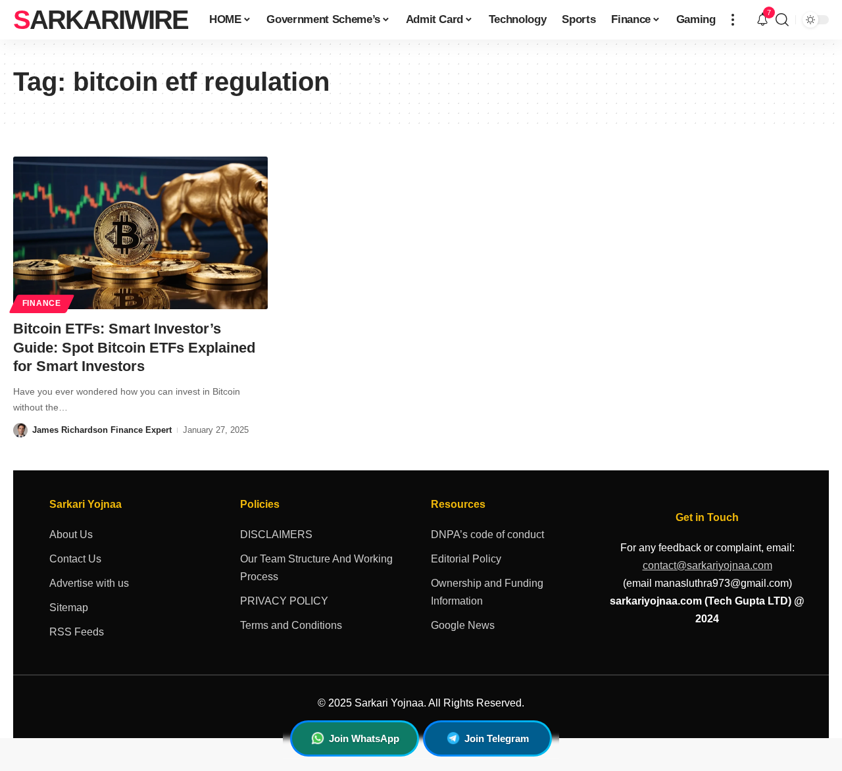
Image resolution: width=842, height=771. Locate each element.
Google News (463, 625)
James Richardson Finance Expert (102, 430)
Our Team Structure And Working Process (316, 567)
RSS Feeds (76, 631)
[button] (733, 19)
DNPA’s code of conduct (487, 534)
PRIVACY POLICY (284, 601)
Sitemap (68, 607)
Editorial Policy (466, 558)
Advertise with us (89, 583)
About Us (71, 534)
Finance (41, 303)
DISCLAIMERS (276, 534)
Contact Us (75, 558)
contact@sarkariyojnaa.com (707, 565)
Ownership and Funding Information (487, 592)
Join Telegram (496, 738)
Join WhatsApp (364, 738)
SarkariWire (100, 19)
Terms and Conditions (291, 625)
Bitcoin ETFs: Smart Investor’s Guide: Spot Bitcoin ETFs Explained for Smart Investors (134, 347)
